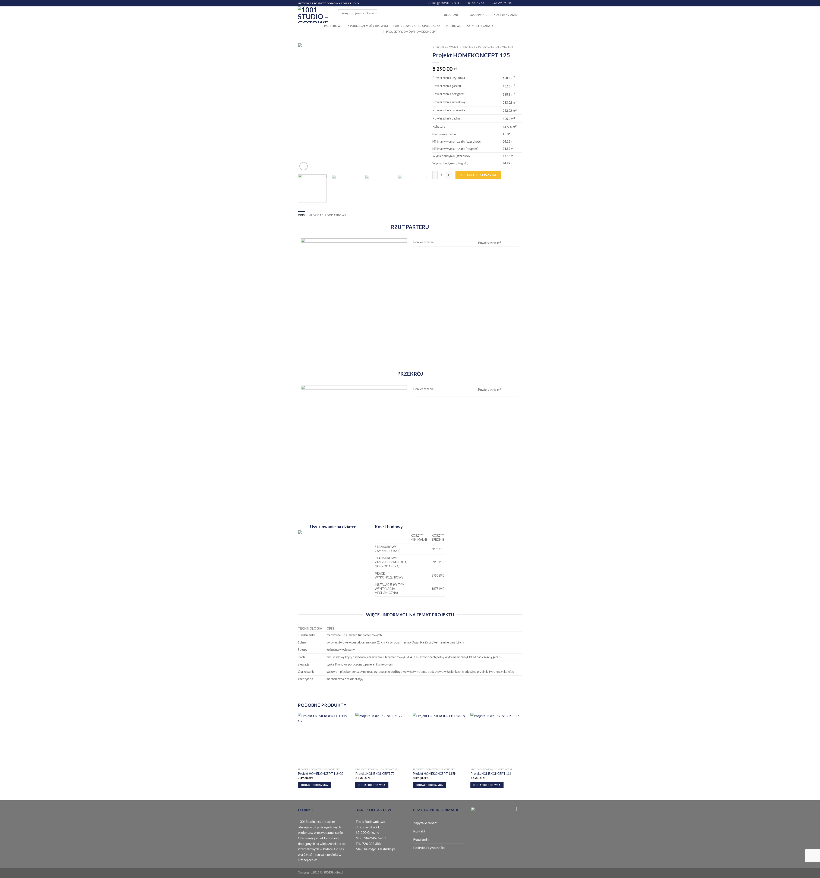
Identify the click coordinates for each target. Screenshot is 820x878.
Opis (301, 215)
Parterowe (333, 26)
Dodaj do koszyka (478, 175)
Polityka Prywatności (429, 848)
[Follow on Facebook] (516, 3)
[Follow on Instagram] (520, 3)
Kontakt (419, 831)
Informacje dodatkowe (327, 215)
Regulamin (421, 839)
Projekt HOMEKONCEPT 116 (490, 773)
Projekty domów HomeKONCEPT (411, 31)
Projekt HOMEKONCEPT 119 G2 (320, 773)
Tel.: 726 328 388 (368, 843)
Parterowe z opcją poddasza (416, 26)
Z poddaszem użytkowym (367, 26)
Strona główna (445, 47)
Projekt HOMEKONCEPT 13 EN (434, 773)
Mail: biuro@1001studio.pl (375, 849)
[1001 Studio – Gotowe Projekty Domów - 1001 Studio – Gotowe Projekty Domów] (315, 14)
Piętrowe (453, 26)
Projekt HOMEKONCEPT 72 (374, 773)
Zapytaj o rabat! (479, 26)
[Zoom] (303, 166)
